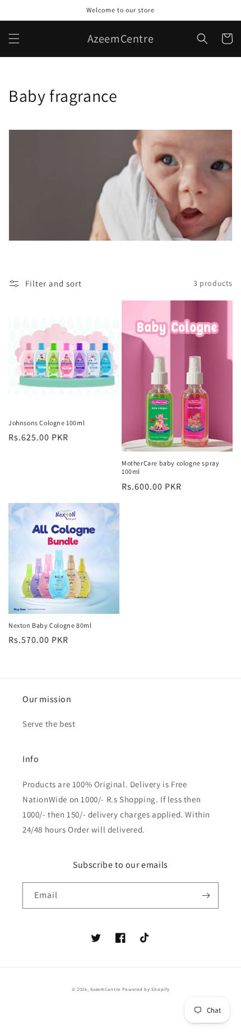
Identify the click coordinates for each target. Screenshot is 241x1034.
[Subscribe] (205, 895)
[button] (14, 38)
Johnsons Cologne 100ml (46, 423)
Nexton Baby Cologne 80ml (49, 625)
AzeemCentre (105, 989)
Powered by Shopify (146, 989)
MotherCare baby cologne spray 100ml (170, 467)
